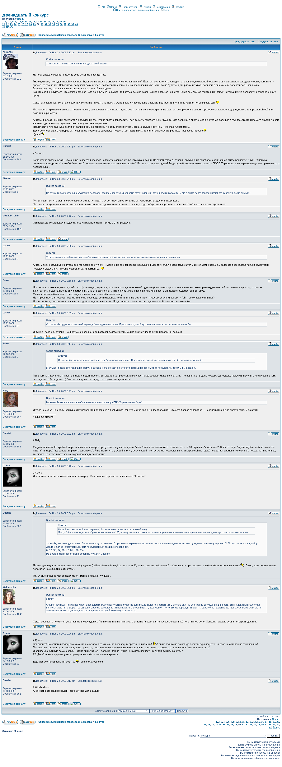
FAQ (103, 7)
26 (22, 24)
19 (60, 21)
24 (15, 24)
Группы (147, 7)
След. (9, 27)
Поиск (113, 7)
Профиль (180, 7)
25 (19, 24)
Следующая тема (268, 41)
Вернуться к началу (14, 139)
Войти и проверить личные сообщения (137, 10)
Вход (166, 10)
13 (37, 21)
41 (3, 27)
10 (26, 21)
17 (52, 21)
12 (33, 21)
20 (64, 21)
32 (46, 24)
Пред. (20, 19)
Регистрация (163, 7)
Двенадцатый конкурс (25, 15)
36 (61, 24)
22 (7, 24)
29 (34, 24)
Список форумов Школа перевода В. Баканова (65, 35)
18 (56, 21)
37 (65, 24)
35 (57, 24)
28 (30, 24)
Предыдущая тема (244, 41)
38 (69, 24)
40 (76, 24)
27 (26, 24)
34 (53, 24)
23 (11, 24)
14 (41, 21)
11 (30, 21)
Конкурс (99, 35)
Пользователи (130, 7)
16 (49, 21)
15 (45, 21)
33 (49, 24)
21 (3, 24)
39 (72, 24)
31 (42, 24)
